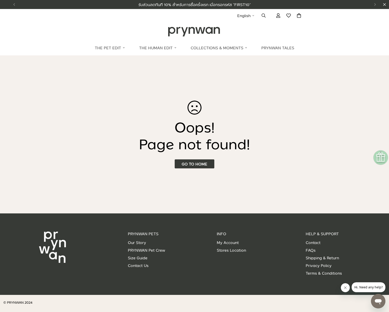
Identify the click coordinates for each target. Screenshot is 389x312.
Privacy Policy (319, 265)
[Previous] (14, 4)
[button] (299, 15)
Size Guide (137, 257)
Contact (313, 242)
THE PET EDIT (108, 47)
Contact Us (138, 265)
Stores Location (231, 250)
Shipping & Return (322, 257)
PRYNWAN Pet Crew (146, 250)
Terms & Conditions (324, 273)
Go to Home (194, 164)
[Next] (375, 4)
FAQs (311, 250)
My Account (228, 242)
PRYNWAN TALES (277, 47)
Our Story (137, 242)
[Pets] (194, 31)
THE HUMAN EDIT (156, 47)
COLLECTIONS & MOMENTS (217, 47)
